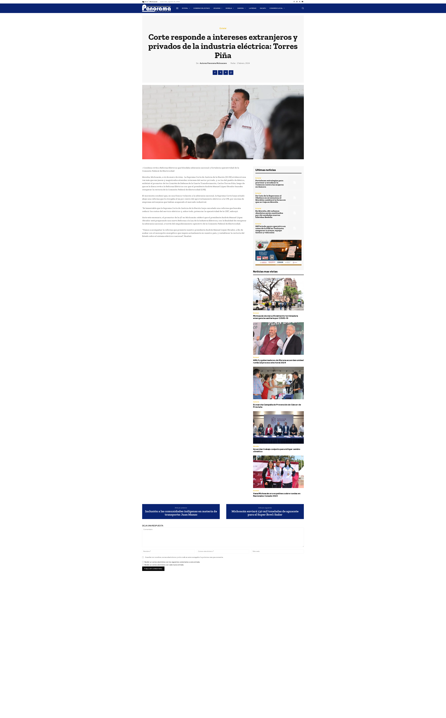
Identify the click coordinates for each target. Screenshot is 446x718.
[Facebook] (294, 1)
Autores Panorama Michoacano (213, 63)
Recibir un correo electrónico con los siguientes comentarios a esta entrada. (172, 562)
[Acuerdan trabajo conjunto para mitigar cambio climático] (278, 427)
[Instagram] (296, 1)
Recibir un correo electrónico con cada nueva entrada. (164, 565)
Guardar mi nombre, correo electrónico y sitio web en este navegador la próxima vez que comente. (184, 557)
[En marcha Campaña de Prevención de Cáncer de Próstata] (278, 383)
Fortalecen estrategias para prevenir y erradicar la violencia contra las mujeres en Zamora (269, 183)
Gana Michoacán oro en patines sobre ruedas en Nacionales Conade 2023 (276, 494)
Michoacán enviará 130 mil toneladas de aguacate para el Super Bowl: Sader (265, 513)
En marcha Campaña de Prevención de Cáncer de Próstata (277, 405)
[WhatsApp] (231, 72)
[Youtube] (302, 1)
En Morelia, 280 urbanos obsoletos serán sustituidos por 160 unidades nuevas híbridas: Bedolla (269, 214)
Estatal (223, 28)
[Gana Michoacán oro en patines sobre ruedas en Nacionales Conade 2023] (278, 472)
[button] (303, 8)
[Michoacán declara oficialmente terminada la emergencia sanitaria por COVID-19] (278, 294)
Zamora (256, 402)
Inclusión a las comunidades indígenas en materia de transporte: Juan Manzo (181, 513)
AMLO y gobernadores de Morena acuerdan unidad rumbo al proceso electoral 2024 (278, 361)
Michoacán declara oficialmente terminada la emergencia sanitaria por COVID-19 (275, 317)
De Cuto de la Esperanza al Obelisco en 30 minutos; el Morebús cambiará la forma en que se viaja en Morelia (270, 198)
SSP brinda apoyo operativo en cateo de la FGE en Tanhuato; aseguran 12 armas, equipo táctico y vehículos (270, 229)
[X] (299, 1)
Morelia (256, 446)
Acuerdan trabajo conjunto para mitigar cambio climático (276, 450)
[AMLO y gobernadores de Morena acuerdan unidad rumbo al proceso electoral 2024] (278, 338)
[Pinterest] (225, 72)
